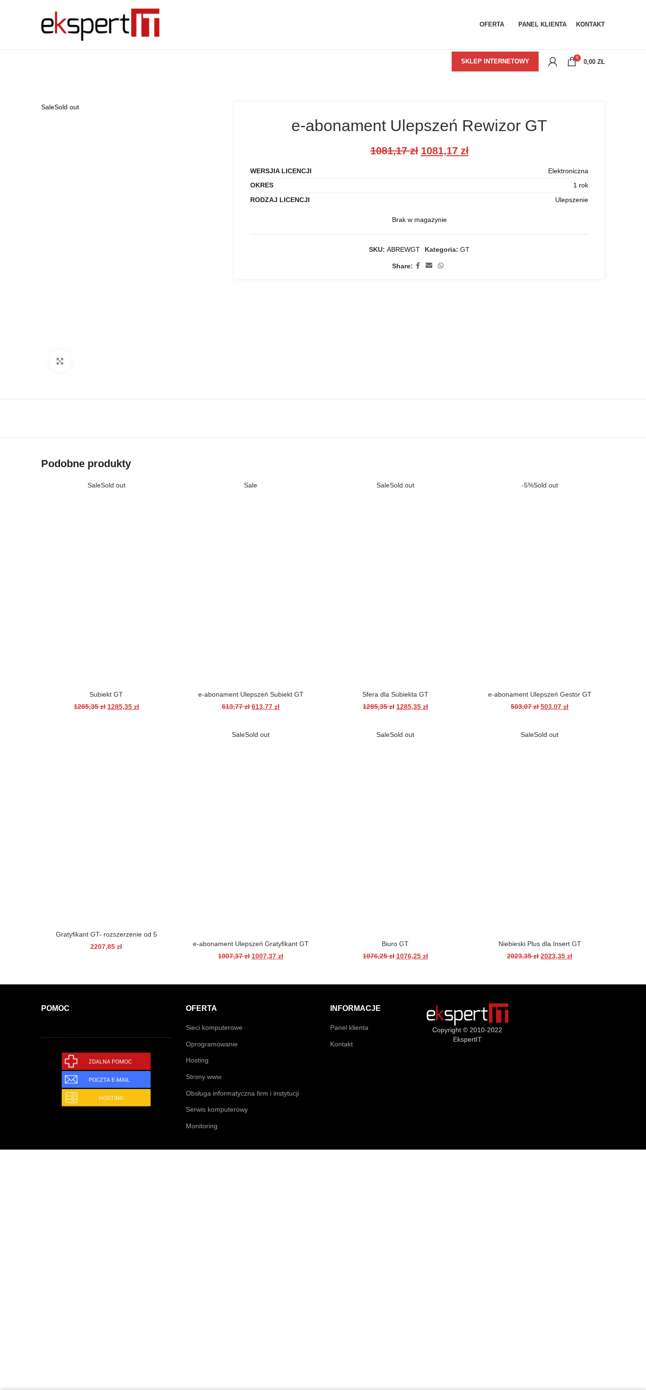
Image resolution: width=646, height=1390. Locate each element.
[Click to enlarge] (60, 361)
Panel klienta (349, 1027)
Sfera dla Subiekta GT (395, 694)
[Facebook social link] (418, 265)
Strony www (203, 1076)
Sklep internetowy (495, 61)
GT (465, 249)
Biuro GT (395, 943)
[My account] (552, 61)
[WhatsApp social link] (440, 265)
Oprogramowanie (212, 1044)
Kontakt (341, 1044)
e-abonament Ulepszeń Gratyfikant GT (251, 943)
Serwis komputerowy (217, 1109)
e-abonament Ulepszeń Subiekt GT (251, 694)
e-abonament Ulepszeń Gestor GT (540, 694)
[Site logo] (100, 24)
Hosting (197, 1060)
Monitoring (202, 1126)
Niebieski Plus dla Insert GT (539, 943)
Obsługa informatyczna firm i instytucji (242, 1093)
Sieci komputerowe (214, 1027)
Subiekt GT (106, 694)
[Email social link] (429, 265)
